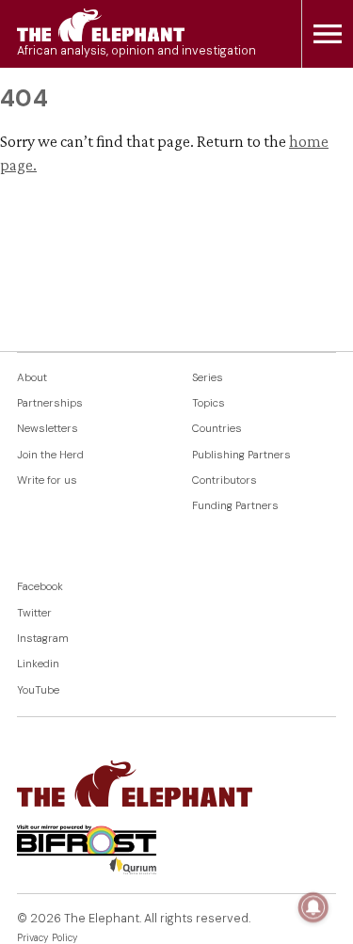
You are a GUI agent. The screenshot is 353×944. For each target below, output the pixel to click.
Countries (217, 429)
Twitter (34, 613)
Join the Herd (50, 455)
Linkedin (38, 664)
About (32, 378)
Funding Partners (235, 506)
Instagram (43, 639)
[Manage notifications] (313, 907)
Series (207, 378)
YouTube (38, 690)
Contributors (224, 480)
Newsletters (47, 429)
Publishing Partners (241, 455)
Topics (208, 403)
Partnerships (50, 403)
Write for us (47, 480)
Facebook (40, 587)
